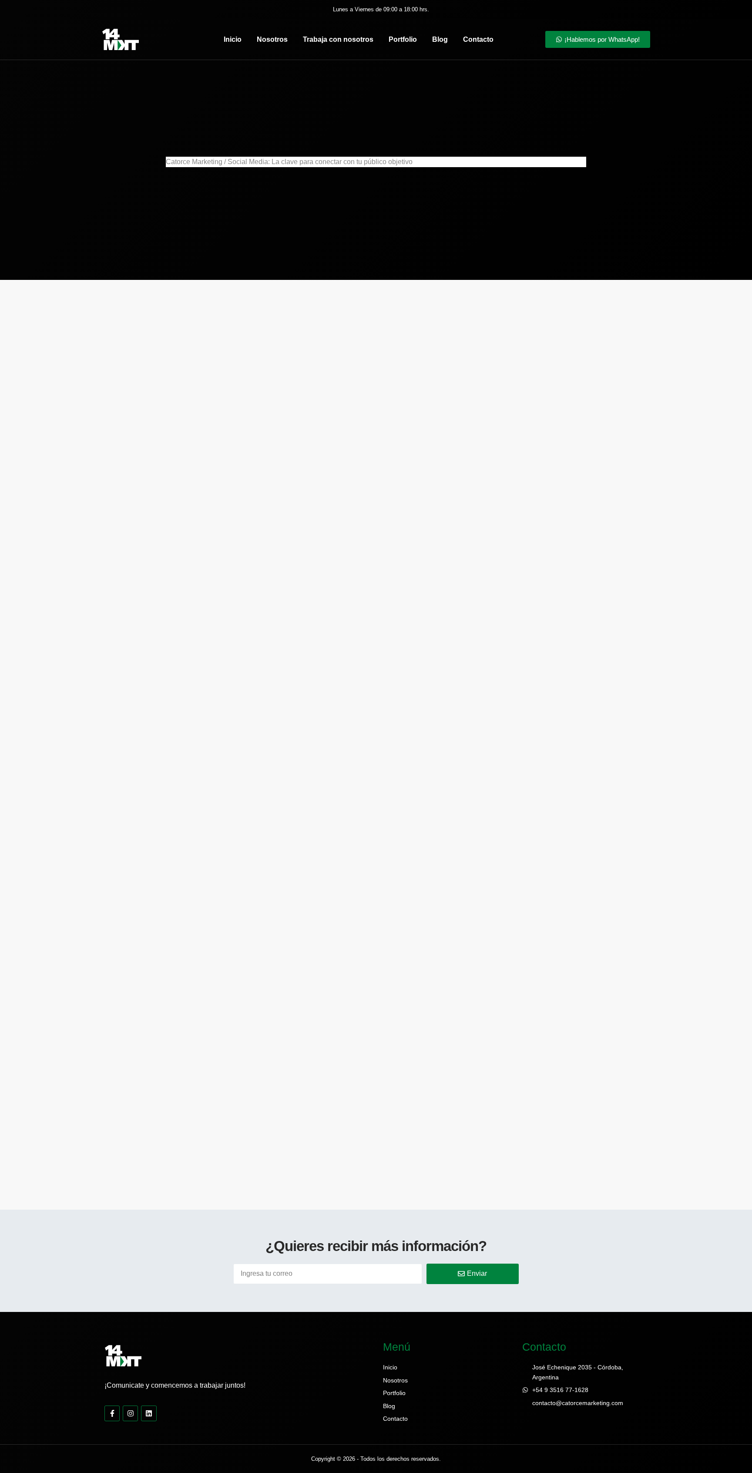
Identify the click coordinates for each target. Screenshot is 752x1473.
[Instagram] (130, 1413)
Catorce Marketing (194, 161)
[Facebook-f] (112, 1413)
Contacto (478, 39)
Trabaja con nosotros (338, 39)
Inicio (233, 39)
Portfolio (403, 39)
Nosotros (272, 39)
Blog (440, 39)
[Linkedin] (148, 1413)
